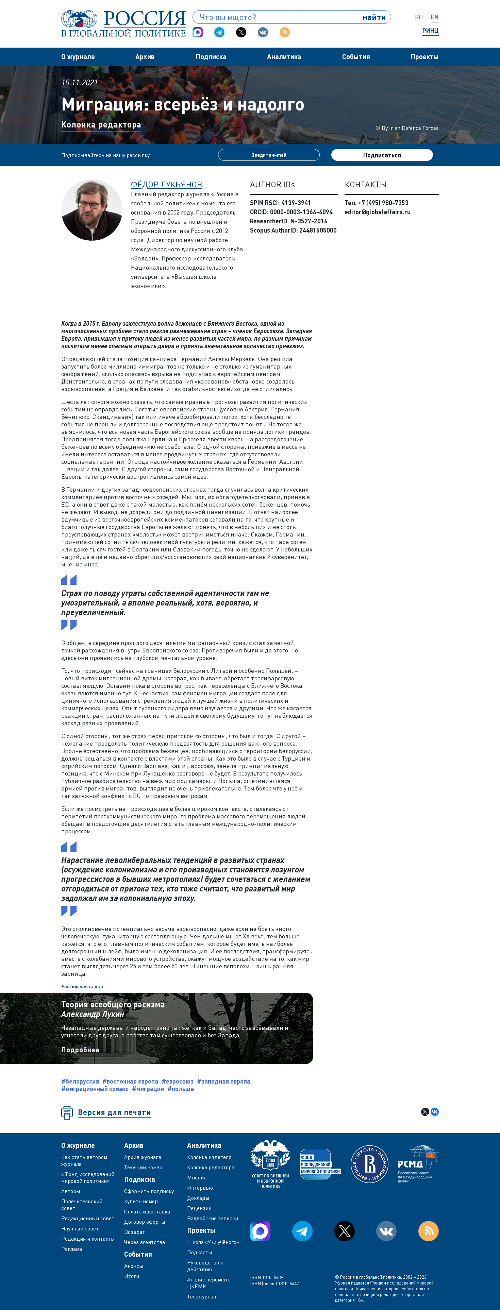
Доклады (198, 1197)
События (356, 56)
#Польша (180, 1088)
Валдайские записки (212, 1218)
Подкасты (199, 1252)
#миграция (148, 1088)
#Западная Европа (223, 1081)
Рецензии (199, 1208)
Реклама (71, 1248)
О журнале (78, 56)
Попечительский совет (81, 1204)
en (435, 17)
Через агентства (144, 1242)
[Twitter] (241, 32)
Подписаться (382, 155)
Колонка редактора (101, 124)
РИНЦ (430, 30)
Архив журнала (142, 1157)
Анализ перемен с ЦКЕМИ (209, 1283)
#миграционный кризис (95, 1088)
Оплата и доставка (147, 1211)
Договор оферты (144, 1221)
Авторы (70, 1191)
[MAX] (198, 32)
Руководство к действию (205, 1266)
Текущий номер (143, 1167)
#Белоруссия (80, 1081)
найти (374, 17)
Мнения (196, 1177)
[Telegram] (219, 32)
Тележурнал (201, 1296)
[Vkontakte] (263, 32)
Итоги (131, 1276)
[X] (425, 1112)
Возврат (134, 1231)
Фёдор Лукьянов (166, 184)
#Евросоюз (178, 1081)
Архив (145, 56)
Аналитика (284, 56)
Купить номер (141, 1201)
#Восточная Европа (130, 1081)
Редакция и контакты (88, 1238)
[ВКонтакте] (435, 1112)
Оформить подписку (149, 1191)
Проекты (425, 56)
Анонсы (133, 1265)
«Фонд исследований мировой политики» (87, 1177)
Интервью (200, 1187)
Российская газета (82, 986)
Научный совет (80, 1228)
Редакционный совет (87, 1218)
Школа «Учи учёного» (213, 1242)
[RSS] (285, 32)
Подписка (211, 56)
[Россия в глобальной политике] (123, 23)
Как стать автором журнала (84, 1160)
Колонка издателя (209, 1157)
